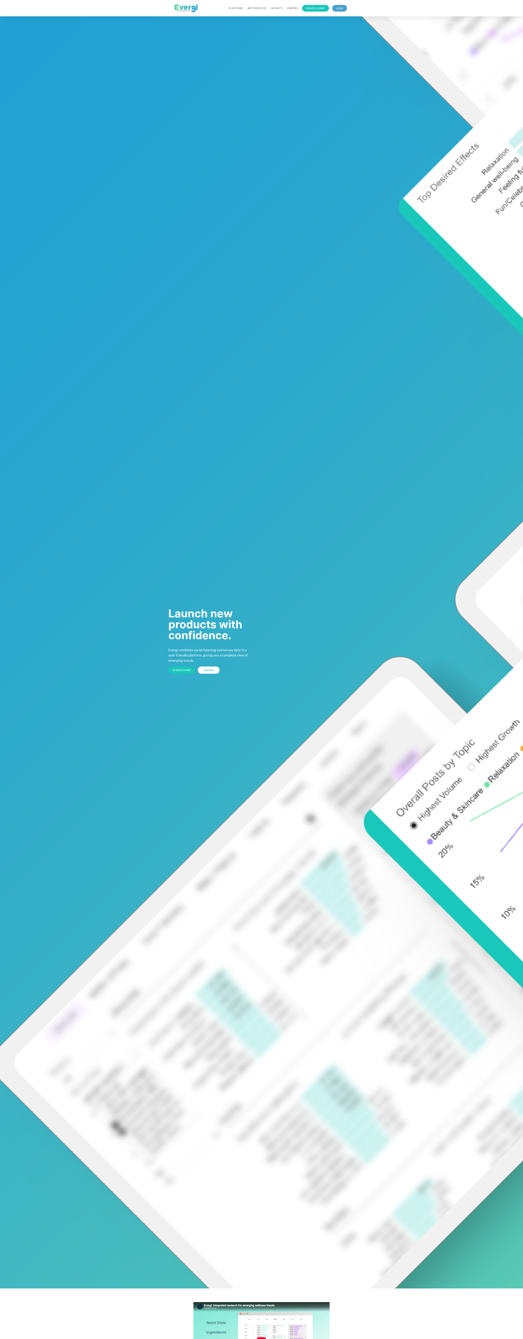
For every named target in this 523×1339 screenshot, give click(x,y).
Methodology (257, 8)
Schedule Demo (182, 670)
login (339, 8)
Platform (236, 8)
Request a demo (315, 8)
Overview (208, 670)
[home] (186, 8)
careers (292, 8)
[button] (235, 8)
